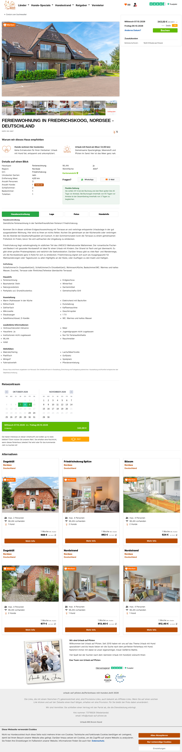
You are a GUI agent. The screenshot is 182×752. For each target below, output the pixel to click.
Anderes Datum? (133, 30)
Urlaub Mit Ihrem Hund (91, 722)
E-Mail (111, 179)
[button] (11, 59)
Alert (79, 439)
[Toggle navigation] (141, 4)
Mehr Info (30, 541)
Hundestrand (63, 5)
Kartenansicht (70, 173)
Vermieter (98, 5)
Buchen (165, 30)
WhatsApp (89, 179)
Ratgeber (82, 5)
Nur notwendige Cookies (159, 742)
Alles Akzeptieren (159, 735)
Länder (22, 5)
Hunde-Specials (41, 5)
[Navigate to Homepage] (10, 5)
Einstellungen (159, 748)
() (128, 4)
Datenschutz (98, 741)
